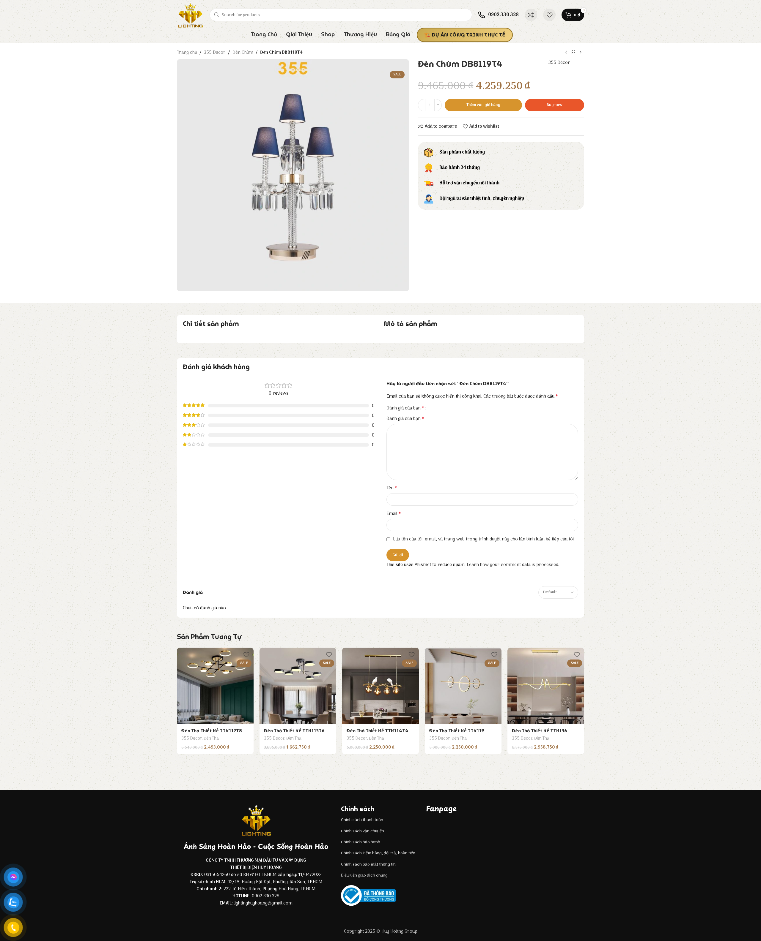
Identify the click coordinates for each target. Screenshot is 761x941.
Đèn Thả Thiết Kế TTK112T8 (211, 730)
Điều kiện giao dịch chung (364, 875)
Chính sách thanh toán (362, 820)
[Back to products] (573, 52)
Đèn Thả (211, 738)
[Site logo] (190, 14)
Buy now (554, 105)
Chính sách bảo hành (360, 842)
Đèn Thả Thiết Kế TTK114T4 (377, 730)
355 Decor (215, 52)
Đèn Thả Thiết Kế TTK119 (456, 730)
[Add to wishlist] (246, 654)
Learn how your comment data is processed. (513, 564)
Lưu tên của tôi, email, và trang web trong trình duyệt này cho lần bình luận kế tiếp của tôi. (484, 539)
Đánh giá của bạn (405, 408)
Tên (391, 488)
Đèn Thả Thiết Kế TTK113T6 (294, 730)
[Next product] (580, 52)
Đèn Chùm (242, 52)
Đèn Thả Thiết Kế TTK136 (539, 730)
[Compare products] (531, 15)
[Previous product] (566, 52)
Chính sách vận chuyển (362, 831)
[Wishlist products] (549, 15)
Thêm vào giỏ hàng (483, 105)
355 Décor (559, 62)
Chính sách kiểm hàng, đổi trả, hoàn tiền (378, 853)
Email (393, 513)
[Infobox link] (498, 14)
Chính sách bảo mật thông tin (368, 864)
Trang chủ (187, 52)
